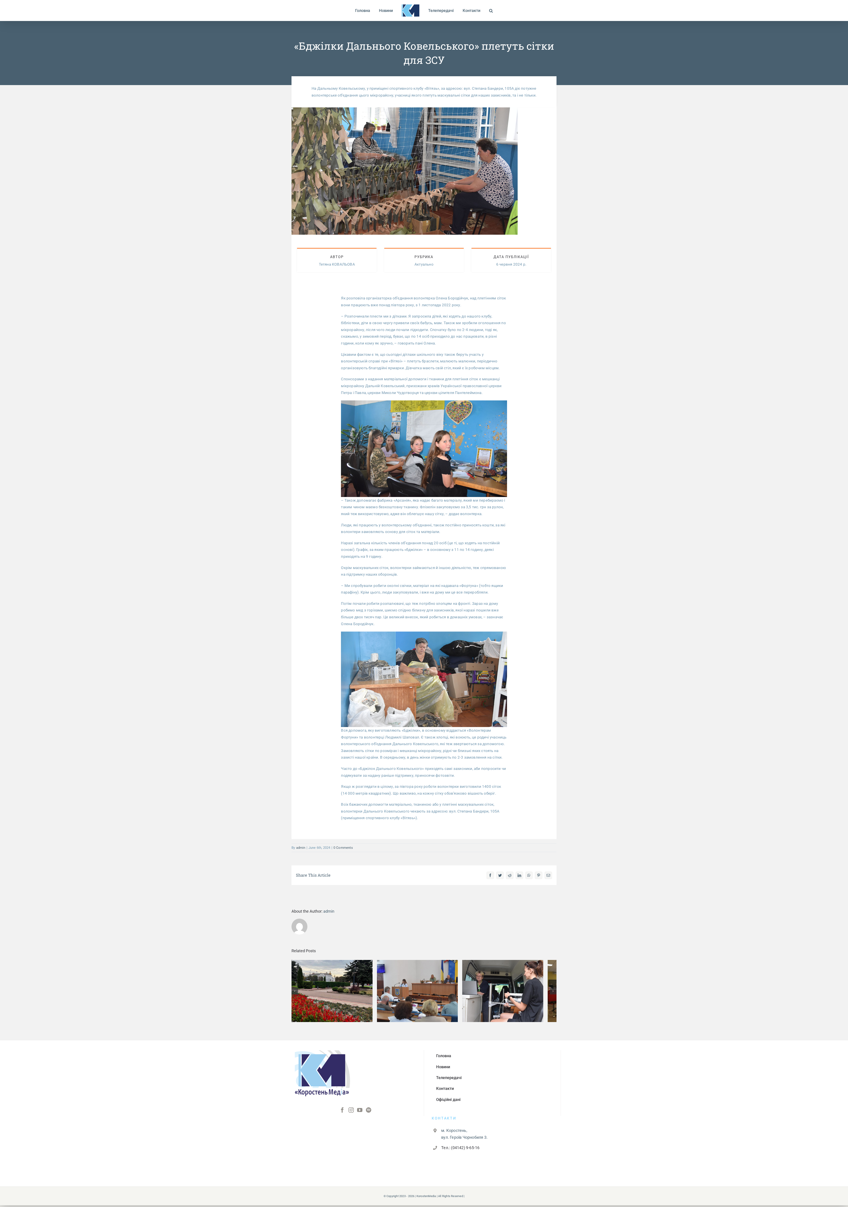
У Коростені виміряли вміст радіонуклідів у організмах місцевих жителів (513, 983)
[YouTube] (359, 1113)
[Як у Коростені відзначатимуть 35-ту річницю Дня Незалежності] (334, 992)
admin (300, 848)
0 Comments (343, 848)
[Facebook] (342, 1113)
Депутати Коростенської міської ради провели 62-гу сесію (424, 985)
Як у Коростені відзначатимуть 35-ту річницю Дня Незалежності (334, 985)
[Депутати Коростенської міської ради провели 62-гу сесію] (424, 992)
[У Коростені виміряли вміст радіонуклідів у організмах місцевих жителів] (513, 992)
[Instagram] (351, 1113)
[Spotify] (368, 1113)
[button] (480, 10)
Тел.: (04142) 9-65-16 (460, 1151)
